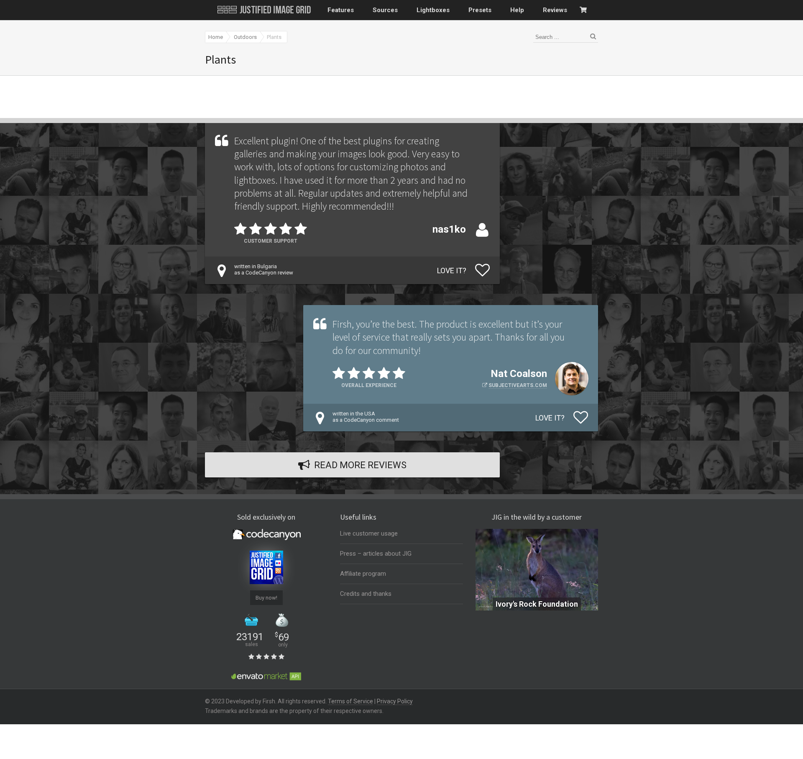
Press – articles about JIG (376, 553)
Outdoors (245, 37)
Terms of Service (350, 701)
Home (215, 37)
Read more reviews (360, 465)
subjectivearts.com (517, 385)
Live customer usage (369, 533)
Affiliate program (363, 573)
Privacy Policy (395, 701)
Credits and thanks (365, 593)
